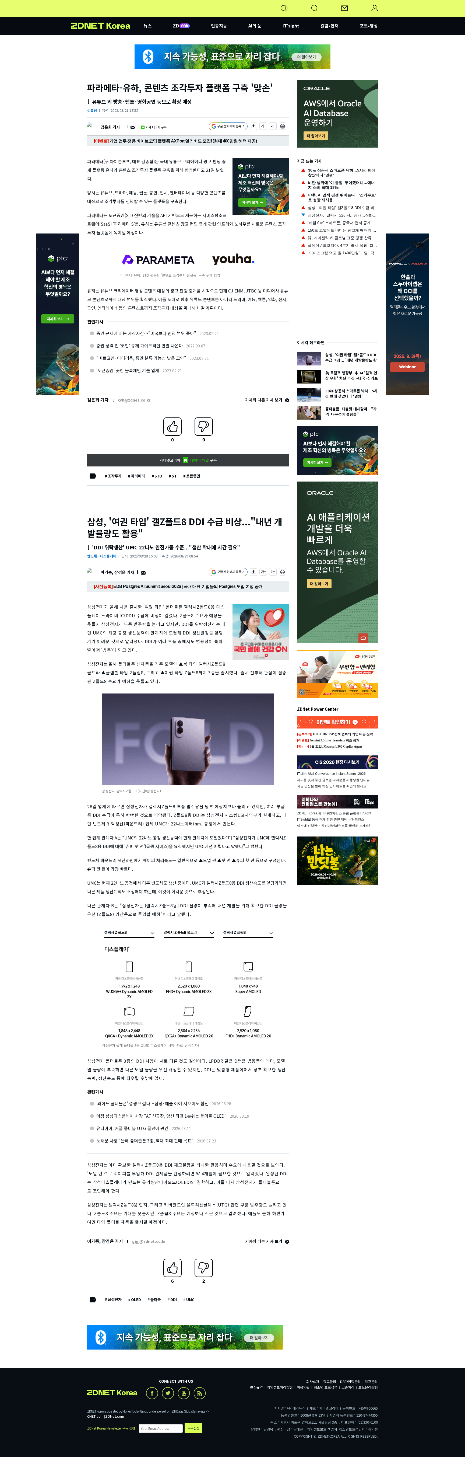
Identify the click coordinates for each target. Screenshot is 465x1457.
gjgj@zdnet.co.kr (149, 1241)
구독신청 (193, 1428)
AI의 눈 (255, 25)
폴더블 (155, 1299)
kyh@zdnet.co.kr (134, 400)
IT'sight (291, 25)
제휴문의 (371, 1381)
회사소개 (312, 1381)
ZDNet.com (114, 1416)
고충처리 (347, 1387)
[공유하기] (253, 127)
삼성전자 (115, 1299)
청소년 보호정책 (325, 1387)
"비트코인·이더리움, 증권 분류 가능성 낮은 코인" (141, 358)
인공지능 (219, 25)
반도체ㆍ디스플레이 (101, 556)
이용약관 (303, 1387)
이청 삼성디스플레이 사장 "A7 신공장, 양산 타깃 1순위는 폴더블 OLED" (161, 1116)
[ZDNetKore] (107, 14)
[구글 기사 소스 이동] (228, 127)
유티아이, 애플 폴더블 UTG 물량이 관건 (132, 1128)
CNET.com (95, 1416)
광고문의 (329, 1381)
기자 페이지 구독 (156, 127)
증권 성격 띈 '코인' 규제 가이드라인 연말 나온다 (139, 345)
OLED (136, 1299)
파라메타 (138, 476)
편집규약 (256, 1387)
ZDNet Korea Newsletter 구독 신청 (111, 1428)
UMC (190, 1299)
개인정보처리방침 (280, 1387)
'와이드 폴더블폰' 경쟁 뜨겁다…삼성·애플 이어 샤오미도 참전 (152, 1103)
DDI (173, 1299)
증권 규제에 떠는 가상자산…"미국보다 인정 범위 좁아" (146, 333)
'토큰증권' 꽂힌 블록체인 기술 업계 (127, 370)
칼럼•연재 (329, 25)
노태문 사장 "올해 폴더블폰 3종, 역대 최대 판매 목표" (144, 1140)
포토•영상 (369, 25)
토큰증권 (193, 476)
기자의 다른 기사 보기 (264, 400)
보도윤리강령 (368, 1387)
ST (174, 476)
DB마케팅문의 (350, 1381)
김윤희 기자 (110, 127)
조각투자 (115, 476)
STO (158, 476)
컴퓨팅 (92, 110)
